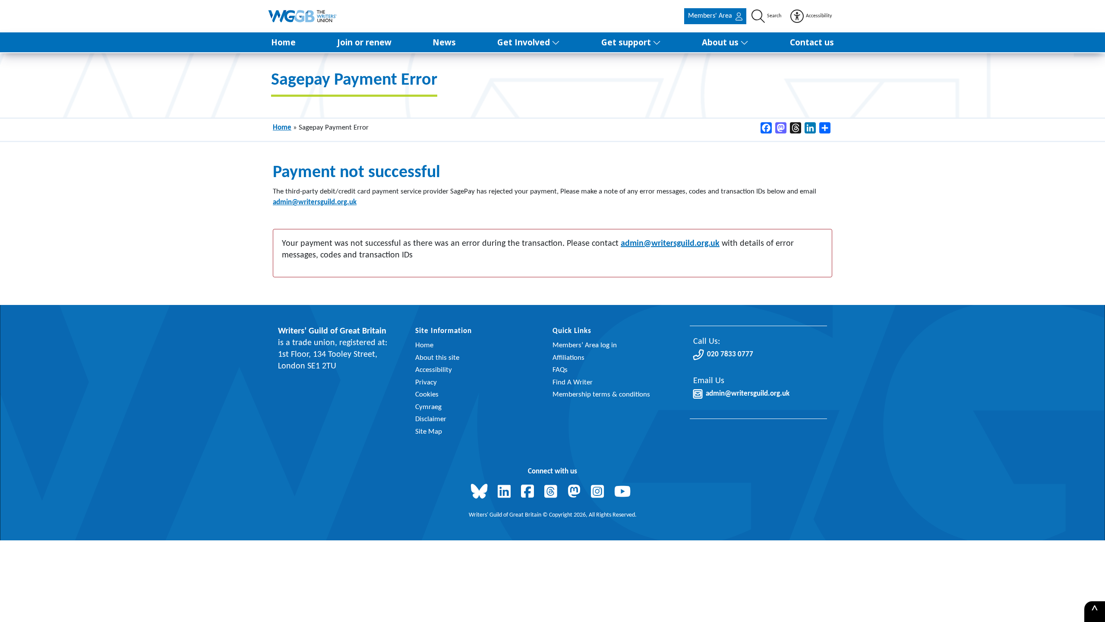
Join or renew (364, 42)
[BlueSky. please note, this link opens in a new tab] (480, 492)
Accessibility (433, 370)
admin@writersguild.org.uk (315, 202)
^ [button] (1094, 612)
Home (283, 42)
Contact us (812, 42)
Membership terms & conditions (601, 394)
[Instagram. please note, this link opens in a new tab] (599, 492)
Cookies (427, 394)
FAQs (560, 370)
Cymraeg (428, 407)
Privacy (426, 382)
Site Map (428, 431)
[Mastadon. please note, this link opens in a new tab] (575, 492)
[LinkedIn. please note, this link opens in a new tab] (506, 492)
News (444, 42)
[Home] (303, 16)
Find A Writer (572, 382)
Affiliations (568, 358)
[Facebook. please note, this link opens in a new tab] (529, 492)
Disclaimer (430, 419)
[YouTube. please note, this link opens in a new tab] (624, 492)
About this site (437, 358)
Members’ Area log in (584, 345)
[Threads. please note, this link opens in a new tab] (552, 492)
